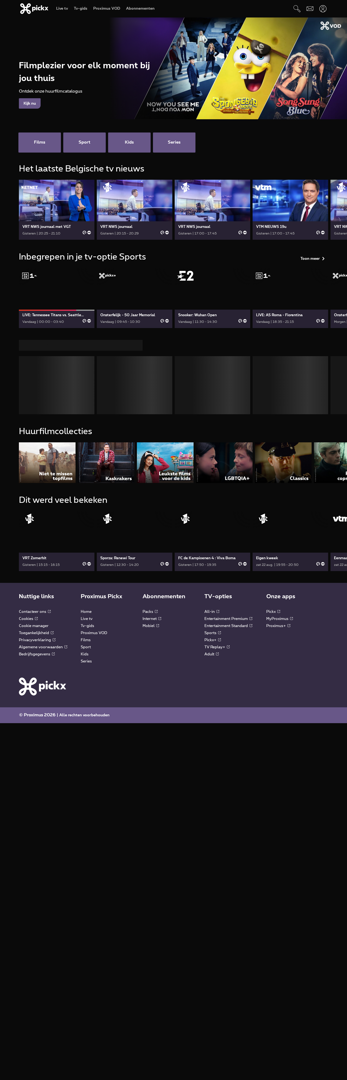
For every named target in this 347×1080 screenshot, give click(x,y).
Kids (85, 654)
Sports (210, 633)
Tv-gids (87, 626)
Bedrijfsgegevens (35, 654)
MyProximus (277, 619)
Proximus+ (276, 626)
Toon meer (310, 258)
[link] (56, 210)
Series (86, 661)
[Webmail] (309, 8)
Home (86, 612)
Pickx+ (210, 640)
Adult (209, 654)
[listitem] (47, 462)
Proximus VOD (94, 633)
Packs (148, 612)
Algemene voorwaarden (41, 647)
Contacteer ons (33, 612)
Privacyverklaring (35, 640)
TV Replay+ (215, 647)
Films (86, 640)
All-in (210, 612)
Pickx (271, 612)
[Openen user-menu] (322, 8)
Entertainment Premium (226, 619)
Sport (86, 647)
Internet (150, 619)
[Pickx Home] (42, 686)
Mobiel (149, 626)
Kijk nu (30, 103)
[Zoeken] (296, 8)
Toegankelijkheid (34, 633)
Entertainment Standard (226, 626)
